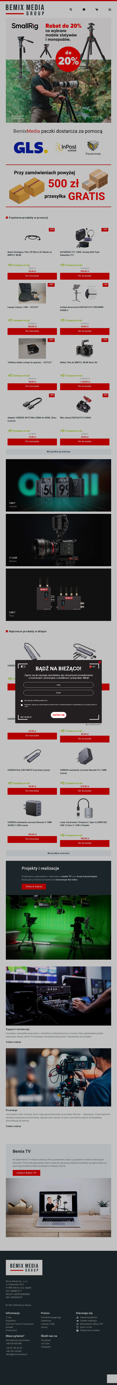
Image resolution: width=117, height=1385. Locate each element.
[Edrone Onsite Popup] (58, 692)
